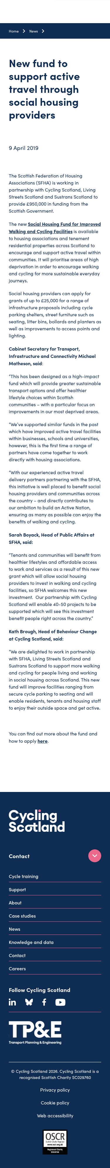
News (33, 31)
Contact (17, 955)
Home (14, 31)
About (15, 902)
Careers (17, 968)
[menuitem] (55, 877)
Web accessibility (55, 1115)
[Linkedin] (12, 1002)
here (43, 740)
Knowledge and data (31, 942)
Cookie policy (55, 1102)
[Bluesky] (29, 1002)
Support (17, 889)
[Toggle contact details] (94, 855)
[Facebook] (44, 1002)
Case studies (22, 915)
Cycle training (23, 876)
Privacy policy (55, 1090)
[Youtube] (60, 1002)
